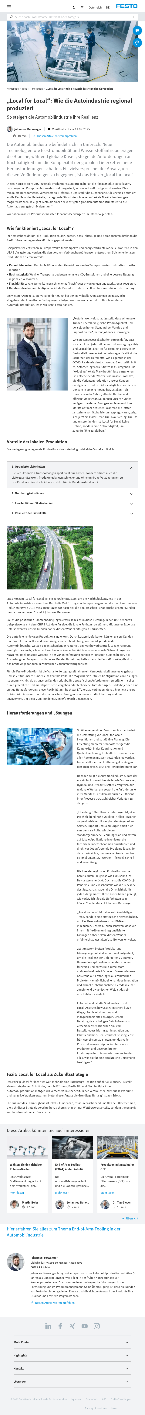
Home (113, 1408)
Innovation (37, 89)
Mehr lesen (17, 1192)
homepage (13, 89)
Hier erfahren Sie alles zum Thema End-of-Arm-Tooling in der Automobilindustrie (63, 1231)
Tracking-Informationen (95, 1408)
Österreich (95, 7)
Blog (24, 89)
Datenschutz (92, 1399)
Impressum (76, 1399)
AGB (104, 1399)
